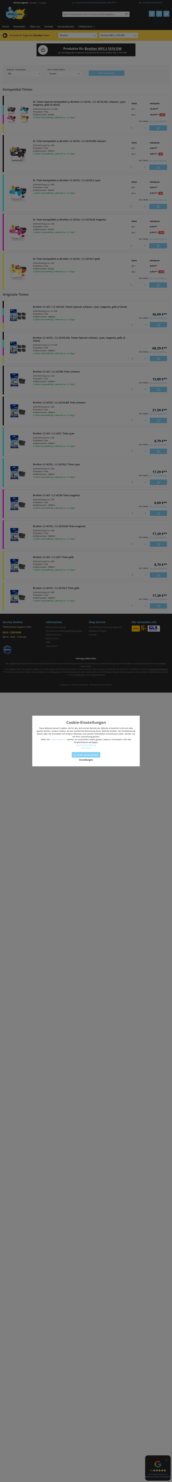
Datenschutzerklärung (86, 745)
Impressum (86, 748)
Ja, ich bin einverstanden (86, 754)
